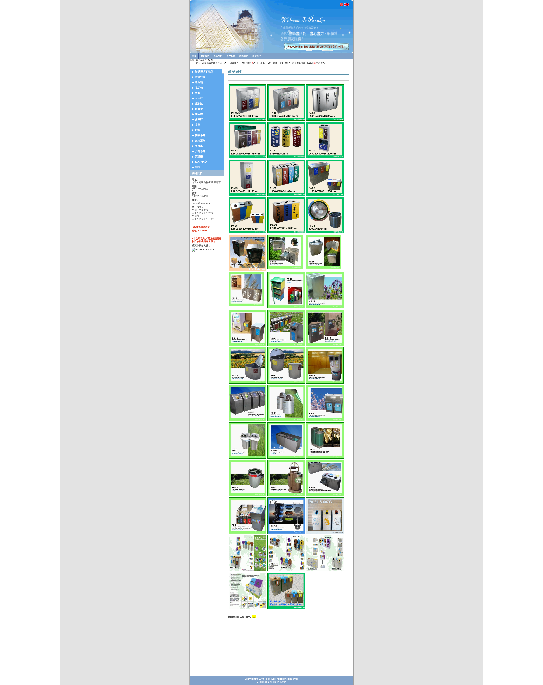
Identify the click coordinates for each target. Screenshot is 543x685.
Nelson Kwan (279, 682)
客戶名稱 (231, 56)
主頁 (194, 56)
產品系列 (218, 56)
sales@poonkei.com (202, 203)
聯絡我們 (243, 56)
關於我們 (205, 56)
